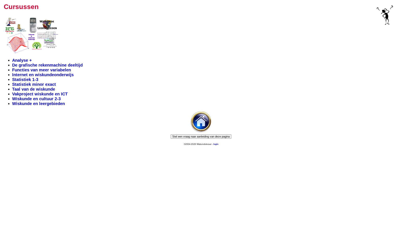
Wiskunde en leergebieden (38, 103)
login (215, 144)
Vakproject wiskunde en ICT (40, 94)
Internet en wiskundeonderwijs (43, 74)
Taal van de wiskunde (33, 89)
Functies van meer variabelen (41, 70)
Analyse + (22, 60)
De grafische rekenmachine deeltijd (47, 65)
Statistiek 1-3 (25, 79)
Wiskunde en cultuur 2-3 (36, 98)
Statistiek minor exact (34, 84)
